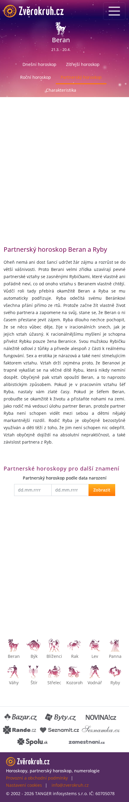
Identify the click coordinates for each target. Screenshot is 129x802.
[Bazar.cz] (21, 717)
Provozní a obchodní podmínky (37, 778)
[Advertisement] (64, 175)
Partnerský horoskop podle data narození (64, 478)
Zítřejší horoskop (83, 64)
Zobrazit (101, 490)
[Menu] (114, 11)
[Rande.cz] (20, 729)
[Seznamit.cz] (59, 729)
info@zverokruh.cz (70, 785)
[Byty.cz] (61, 717)
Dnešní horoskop (39, 64)
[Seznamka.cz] (101, 729)
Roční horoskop (35, 77)
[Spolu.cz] (33, 741)
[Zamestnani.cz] (87, 741)
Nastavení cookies (24, 785)
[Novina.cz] (101, 717)
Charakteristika (61, 90)
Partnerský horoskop (81, 77)
